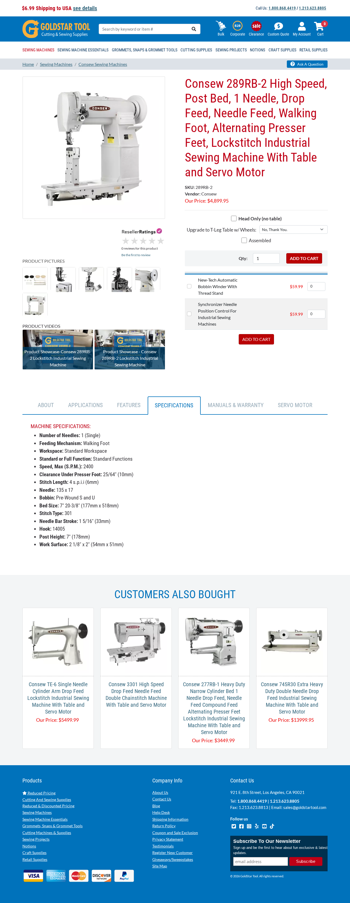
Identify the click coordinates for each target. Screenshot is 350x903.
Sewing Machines (37, 812)
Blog (156, 805)
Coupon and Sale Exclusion (175, 832)
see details (85, 8)
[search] (194, 29)
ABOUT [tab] (46, 405)
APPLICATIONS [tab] (85, 405)
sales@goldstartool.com (304, 807)
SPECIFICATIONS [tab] (174, 405)
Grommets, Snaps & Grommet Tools (52, 825)
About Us (160, 792)
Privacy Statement (167, 839)
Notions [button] (257, 50)
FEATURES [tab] (129, 405)
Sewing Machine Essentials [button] (83, 50)
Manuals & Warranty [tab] (236, 405)
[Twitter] (234, 825)
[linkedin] (257, 825)
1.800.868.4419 (282, 8)
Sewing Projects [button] (231, 50)
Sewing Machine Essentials (45, 819)
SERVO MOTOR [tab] (295, 405)
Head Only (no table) (260, 218)
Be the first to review (135, 255)
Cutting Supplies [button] (196, 50)
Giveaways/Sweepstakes (172, 859)
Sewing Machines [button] (38, 50)
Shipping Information (170, 819)
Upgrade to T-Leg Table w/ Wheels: (221, 230)
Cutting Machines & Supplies (46, 832)
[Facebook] (242, 825)
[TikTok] (272, 825)
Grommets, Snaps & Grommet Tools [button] (144, 50)
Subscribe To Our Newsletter (267, 841)
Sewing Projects (35, 839)
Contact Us (161, 799)
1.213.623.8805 (312, 8)
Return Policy (164, 825)
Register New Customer (172, 852)
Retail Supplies (34, 859)
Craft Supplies (34, 852)
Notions (29, 846)
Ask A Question (309, 64)
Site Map (159, 866)
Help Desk (161, 812)
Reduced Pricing (41, 793)
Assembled (260, 240)
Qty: (243, 258)
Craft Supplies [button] (282, 50)
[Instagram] (249, 825)
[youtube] (265, 825)
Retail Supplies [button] (313, 50)
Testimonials (163, 846)
